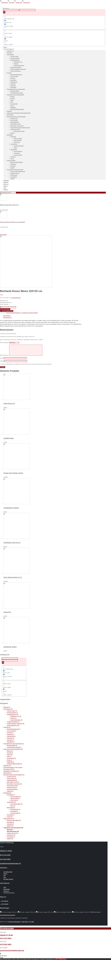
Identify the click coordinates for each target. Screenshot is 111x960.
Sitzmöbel (10, 815)
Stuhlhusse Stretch (10, 647)
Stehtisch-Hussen (12, 833)
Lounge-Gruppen (15, 813)
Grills (9, 756)
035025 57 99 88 (6, 851)
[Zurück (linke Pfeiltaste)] (0, 957)
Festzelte (6, 727)
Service (5, 873)
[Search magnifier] (4, 12)
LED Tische (14, 800)
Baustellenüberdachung (13, 729)
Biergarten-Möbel (12, 745)
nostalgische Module (13, 721)
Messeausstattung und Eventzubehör (13, 774)
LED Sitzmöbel (15, 798)
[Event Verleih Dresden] (15, 3)
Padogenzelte (11, 736)
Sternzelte (10, 740)
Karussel (13, 718)
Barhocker (6, 707)
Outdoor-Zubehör (8, 818)
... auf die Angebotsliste (7, 311)
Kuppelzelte (10, 734)
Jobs (4, 877)
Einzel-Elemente (15, 809)
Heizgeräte (10, 822)
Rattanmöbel (11, 807)
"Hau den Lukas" (12, 710)
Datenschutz (6, 889)
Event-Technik (11, 778)
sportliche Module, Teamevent (15, 723)
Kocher (9, 760)
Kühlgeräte (10, 762)
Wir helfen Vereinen (8, 879)
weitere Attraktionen (16, 720)
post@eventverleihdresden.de (10, 863)
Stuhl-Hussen (11, 835)
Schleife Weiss (8, 438)
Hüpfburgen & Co (15, 716)
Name (2, 358)
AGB (4, 887)
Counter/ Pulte (11, 776)
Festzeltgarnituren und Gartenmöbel (13, 743)
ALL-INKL (31, 921)
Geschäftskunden (7, 872)
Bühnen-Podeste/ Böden (14, 820)
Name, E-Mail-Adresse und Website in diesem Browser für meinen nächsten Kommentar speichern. (27, 364)
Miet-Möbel (7, 793)
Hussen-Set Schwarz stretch (13, 473)
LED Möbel (11, 794)
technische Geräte (12, 789)
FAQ (4, 875)
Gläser (9, 754)
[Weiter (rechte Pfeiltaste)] (2, 957)
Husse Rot (7, 612)
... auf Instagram (4, 904)
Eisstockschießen (12, 712)
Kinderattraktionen (12, 714)
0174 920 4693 (5, 859)
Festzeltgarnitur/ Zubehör (14, 747)
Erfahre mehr (62, 959)
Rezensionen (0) (7, 317)
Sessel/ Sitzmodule (16, 804)
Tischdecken (11, 836)
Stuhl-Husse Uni (9, 403)
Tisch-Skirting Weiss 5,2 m (12, 577)
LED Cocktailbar (15, 796)
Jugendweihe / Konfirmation (11, 771)
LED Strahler (7, 773)
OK (57, 959)
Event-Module (8, 709)
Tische (10, 816)
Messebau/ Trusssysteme (14, 783)
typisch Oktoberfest (13, 725)
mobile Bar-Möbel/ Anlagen (14, 763)
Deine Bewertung (4, 342)
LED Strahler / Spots (13, 782)
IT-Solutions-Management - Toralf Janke (18, 921)
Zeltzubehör (10, 741)
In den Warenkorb (5, 309)
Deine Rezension (4, 355)
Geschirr (10, 752)
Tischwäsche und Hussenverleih (29, 312)
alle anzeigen (3, 234)
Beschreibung (6, 315)
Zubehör (10, 791)
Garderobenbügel (12, 780)
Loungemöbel (11, 802)
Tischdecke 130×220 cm (11, 542)
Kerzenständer (11, 758)
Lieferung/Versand (15, 297)
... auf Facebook (4, 901)
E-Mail (2, 361)
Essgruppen (14, 811)
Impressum (6, 891)
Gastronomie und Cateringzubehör (13, 749)
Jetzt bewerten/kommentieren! (7, 915)
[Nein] (67, 959)
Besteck (10, 751)
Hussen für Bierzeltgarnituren (13, 312)
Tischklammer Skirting (11, 508)
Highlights (7, 765)
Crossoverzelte (11, 731)
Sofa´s (12, 805)
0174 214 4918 (5, 855)
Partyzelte (10, 738)
